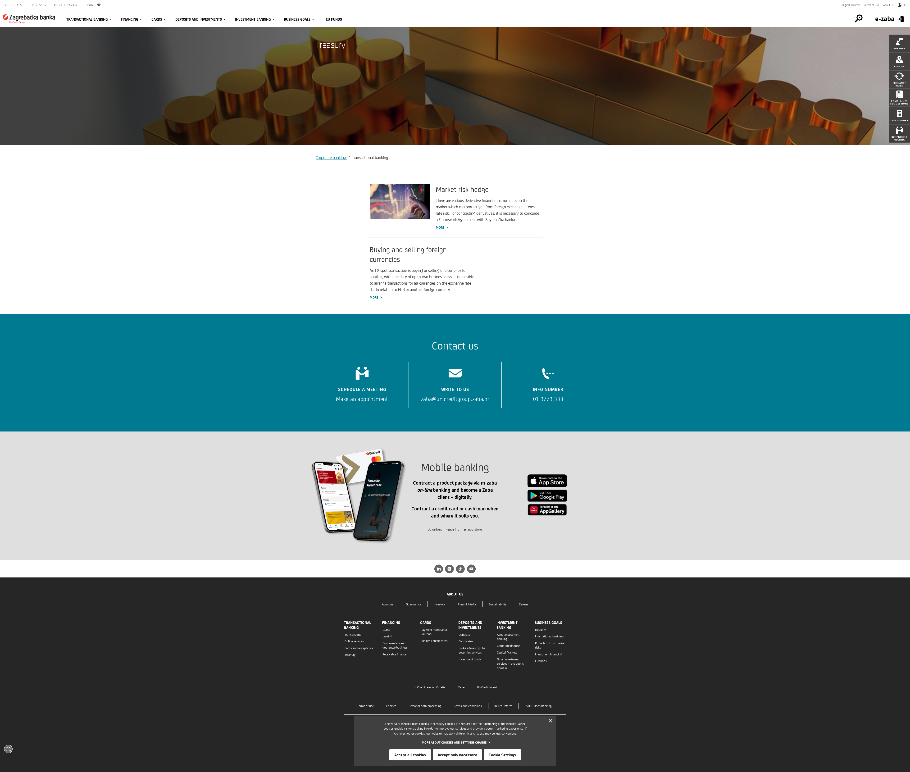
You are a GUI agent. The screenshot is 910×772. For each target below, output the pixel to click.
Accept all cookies (410, 755)
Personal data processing (425, 706)
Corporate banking (331, 157)
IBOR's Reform (503, 706)
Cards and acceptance (359, 648)
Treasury (350, 654)
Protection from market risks (550, 645)
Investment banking (253, 19)
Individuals (13, 5)
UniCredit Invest (487, 687)
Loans (386, 629)
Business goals (297, 19)
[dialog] (455, 741)
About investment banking (508, 636)
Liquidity (540, 629)
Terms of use (871, 5)
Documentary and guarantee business (395, 645)
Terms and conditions (468, 706)
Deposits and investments (198, 19)
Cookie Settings (502, 755)
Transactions (353, 634)
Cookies (391, 706)
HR (904, 5)
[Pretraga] (858, 18)
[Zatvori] (550, 721)
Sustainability (497, 604)
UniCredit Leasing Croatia (430, 687)
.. (558, 705)
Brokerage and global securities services (473, 650)
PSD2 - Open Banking (538, 706)
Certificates (466, 641)
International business (549, 636)
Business (36, 5)
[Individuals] (29, 19)
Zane (461, 687)
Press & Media (467, 604)
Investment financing (548, 654)
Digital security (851, 5)
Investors (439, 604)
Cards (156, 19)
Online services (354, 641)
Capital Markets (507, 652)
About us (888, 5)
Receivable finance (394, 654)
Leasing (387, 636)
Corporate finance (508, 645)
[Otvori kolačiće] (8, 749)
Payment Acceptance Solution (434, 631)
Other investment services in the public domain (510, 663)
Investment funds (470, 659)
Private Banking (66, 5)
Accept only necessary (457, 755)
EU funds (334, 19)
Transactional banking (87, 19)
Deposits (464, 634)
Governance (413, 604)
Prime (91, 5)
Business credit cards (434, 640)
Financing (129, 19)
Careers (523, 604)
